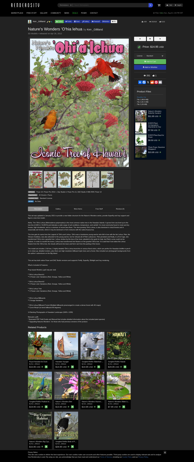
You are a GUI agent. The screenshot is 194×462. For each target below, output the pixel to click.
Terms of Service (106, 457)
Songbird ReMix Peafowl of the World (42, 402)
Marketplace (17, 13)
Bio (114, 21)
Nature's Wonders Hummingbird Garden (96, 402)
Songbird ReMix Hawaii (116, 362)
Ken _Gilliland (95, 29)
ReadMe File (141, 97)
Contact (94, 13)
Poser (84, 13)
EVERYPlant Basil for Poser (156, 136)
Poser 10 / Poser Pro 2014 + (46, 192)
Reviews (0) (120, 209)
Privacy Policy (143, 457)
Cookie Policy (127, 457)
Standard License (46, 198)
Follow (60, 21)
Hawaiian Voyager (62, 362)
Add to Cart (151, 61)
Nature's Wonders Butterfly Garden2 (154, 112)
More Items (78, 209)
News (66, 13)
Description (38, 209)
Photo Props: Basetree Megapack (156, 148)
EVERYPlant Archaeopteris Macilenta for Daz (154, 125)
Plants (50, 195)
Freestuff (96, 21)
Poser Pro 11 (72, 192)
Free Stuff (31, 13)
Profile (69, 21)
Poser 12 (98, 192)
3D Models (42, 195)
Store (77, 21)
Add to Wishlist (150, 67)
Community (56, 13)
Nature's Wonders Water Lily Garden (121, 402)
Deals (75, 13)
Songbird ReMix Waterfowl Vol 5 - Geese (97, 362)
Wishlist (106, 21)
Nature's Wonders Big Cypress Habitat (43, 441)
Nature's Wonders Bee (63, 402)
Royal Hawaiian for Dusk (38, 362)
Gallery (43, 13)
